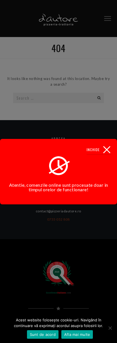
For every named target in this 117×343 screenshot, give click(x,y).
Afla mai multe (77, 334)
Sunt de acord (43, 334)
